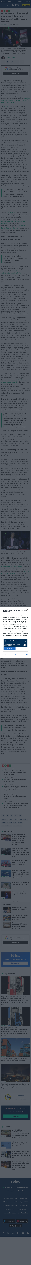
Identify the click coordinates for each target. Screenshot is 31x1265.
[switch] (24, 645)
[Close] (27, 610)
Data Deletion (5, 654)
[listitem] (15, 641)
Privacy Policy (25, 654)
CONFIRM (9, 648)
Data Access (15, 654)
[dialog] (15, 632)
